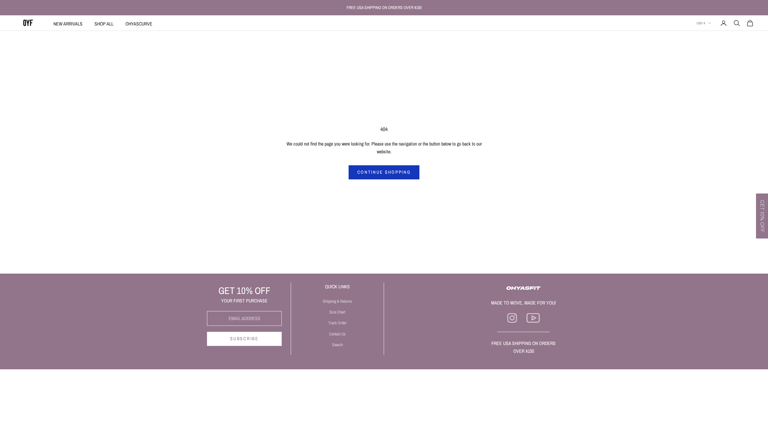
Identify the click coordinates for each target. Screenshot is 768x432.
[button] (762, 216)
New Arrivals (67, 23)
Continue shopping (384, 172)
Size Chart (337, 312)
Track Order (337, 323)
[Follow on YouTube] (532, 318)
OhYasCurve (138, 23)
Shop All (103, 23)
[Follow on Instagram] (512, 318)
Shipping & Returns (337, 301)
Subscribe (244, 338)
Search (337, 344)
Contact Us (337, 334)
